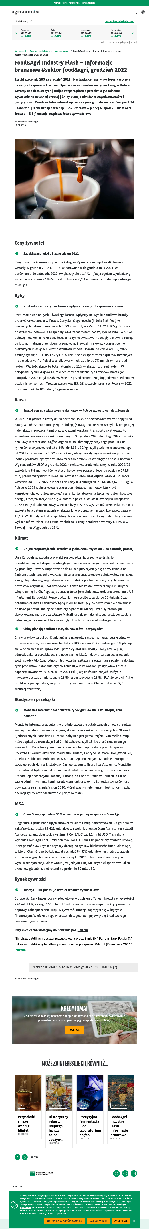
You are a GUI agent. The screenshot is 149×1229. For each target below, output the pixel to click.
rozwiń (21, 950)
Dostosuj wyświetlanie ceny (119, 21)
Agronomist (20, 51)
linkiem (83, 930)
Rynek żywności (61, 51)
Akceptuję (121, 1221)
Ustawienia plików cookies (64, 1221)
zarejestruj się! (89, 3)
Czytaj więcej (98, 1221)
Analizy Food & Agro (40, 51)
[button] (6, 12)
